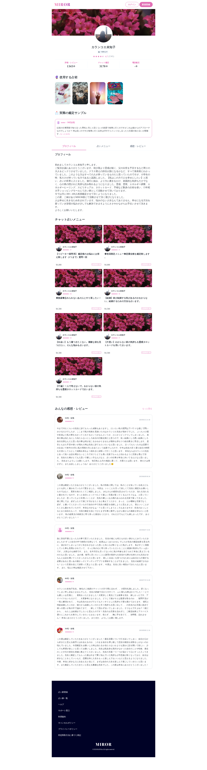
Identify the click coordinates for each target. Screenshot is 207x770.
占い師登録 (63, 692)
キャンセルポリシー (66, 723)
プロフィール (69, 146)
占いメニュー (103, 146)
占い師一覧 (63, 698)
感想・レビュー (138, 146)
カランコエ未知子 (77, 12)
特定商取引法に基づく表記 (69, 735)
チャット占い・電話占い (61, 12)
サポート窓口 (64, 710)
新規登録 (146, 4)
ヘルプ (61, 704)
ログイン (132, 4)
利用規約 (62, 717)
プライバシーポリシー (67, 729)
